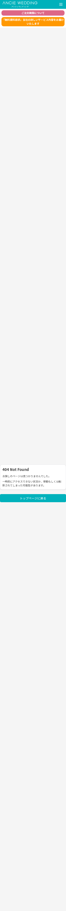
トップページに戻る (33, 498)
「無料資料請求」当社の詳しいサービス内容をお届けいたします (33, 21)
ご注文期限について (33, 13)
